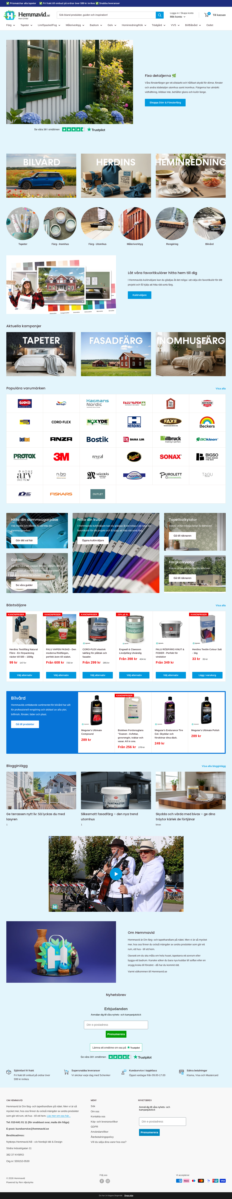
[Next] (226, 646)
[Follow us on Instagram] (108, 1181)
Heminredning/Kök (132, 25)
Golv (110, 25)
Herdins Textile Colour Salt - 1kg (207, 651)
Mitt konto (176, 16)
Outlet (209, 25)
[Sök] (160, 15)
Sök (93, 1106)
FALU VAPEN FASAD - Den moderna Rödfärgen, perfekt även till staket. (61, 653)
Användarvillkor (99, 1131)
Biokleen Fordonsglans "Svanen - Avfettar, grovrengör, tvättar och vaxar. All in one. (130, 736)
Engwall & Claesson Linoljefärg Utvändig (130, 651)
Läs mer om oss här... (59, 1115)
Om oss (95, 1111)
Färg (9, 25)
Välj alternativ (24, 675)
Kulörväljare (140, 295)
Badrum (94, 25)
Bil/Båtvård (191, 25)
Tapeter (25, 25)
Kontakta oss (98, 1116)
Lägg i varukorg (207, 675)
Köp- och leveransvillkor (104, 1121)
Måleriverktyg (73, 25)
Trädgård (157, 25)
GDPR (94, 1126)
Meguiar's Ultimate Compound (91, 732)
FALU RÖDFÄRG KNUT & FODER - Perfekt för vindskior (170, 653)
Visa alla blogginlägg (214, 766)
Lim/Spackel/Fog (47, 25)
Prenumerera (116, 1034)
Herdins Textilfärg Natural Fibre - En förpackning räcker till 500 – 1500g (23, 653)
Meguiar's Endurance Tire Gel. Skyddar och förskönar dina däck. (169, 734)
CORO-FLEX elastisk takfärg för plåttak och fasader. (95, 653)
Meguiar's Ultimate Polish (205, 730)
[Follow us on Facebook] (102, 1181)
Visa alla (221, 388)
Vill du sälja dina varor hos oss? (108, 1142)
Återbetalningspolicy (102, 1137)
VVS (173, 25)
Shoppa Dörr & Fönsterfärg (165, 102)
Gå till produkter (25, 724)
